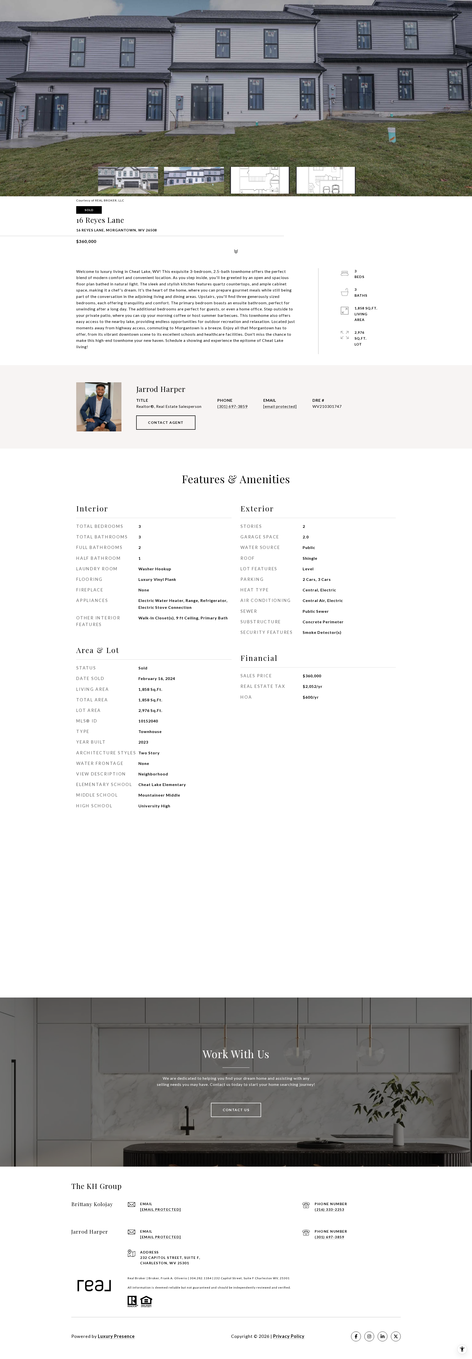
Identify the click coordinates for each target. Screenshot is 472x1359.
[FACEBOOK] (356, 1336)
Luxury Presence (116, 1336)
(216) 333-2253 (329, 1209)
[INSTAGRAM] (369, 1336)
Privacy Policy (289, 1336)
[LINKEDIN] (382, 1336)
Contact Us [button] (236, 1110)
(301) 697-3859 (232, 406)
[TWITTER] (396, 1336)
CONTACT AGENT (166, 422)
